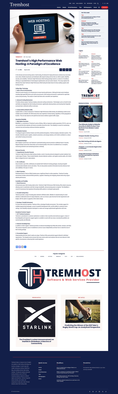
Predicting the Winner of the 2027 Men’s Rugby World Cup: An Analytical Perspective (81, 326)
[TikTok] (96, 391)
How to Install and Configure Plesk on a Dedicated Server (90, 17)
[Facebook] (103, 3)
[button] (97, 3)
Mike (21, 69)
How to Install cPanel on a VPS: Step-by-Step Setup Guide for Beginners (89, 43)
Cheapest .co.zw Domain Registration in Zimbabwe (90, 147)
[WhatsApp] (70, 69)
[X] (106, 3)
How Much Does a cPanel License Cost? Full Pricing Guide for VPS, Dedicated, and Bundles (96, 74)
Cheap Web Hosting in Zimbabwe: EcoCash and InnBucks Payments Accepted (89, 155)
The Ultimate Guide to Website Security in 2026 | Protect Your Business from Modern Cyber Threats (89, 127)
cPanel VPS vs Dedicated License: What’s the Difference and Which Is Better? (96, 82)
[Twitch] (99, 391)
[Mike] (17, 70)
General (83, 21)
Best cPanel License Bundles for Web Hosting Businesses (83, 81)
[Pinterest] (67, 69)
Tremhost (19, 57)
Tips (82, 15)
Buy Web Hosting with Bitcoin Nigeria (90, 141)
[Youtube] (107, 3)
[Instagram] (104, 3)
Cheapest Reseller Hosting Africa (89, 136)
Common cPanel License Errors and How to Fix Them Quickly (91, 36)
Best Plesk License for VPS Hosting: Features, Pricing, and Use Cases (90, 30)
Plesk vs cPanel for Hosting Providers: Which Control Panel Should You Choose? (89, 24)
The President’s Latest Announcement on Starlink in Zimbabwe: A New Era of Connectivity (36, 341)
